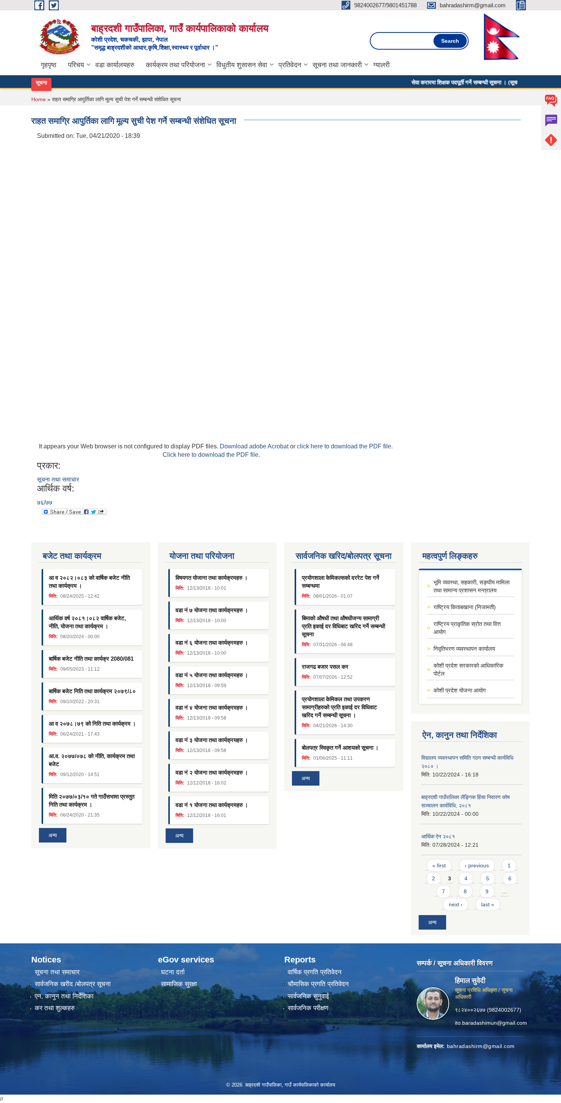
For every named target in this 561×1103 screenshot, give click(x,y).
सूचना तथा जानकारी (337, 65)
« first (439, 865)
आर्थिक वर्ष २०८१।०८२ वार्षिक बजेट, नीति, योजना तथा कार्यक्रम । (87, 622)
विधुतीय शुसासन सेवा (241, 65)
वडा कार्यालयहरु (114, 65)
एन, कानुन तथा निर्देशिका (64, 996)
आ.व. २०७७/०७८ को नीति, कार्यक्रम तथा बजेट (92, 760)
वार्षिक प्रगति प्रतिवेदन (315, 972)
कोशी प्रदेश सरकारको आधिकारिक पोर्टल (468, 669)
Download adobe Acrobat (255, 446)
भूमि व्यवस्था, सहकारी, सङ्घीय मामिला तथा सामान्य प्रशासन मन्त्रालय (471, 586)
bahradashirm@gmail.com (481, 1046)
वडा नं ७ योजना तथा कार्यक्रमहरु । (212, 610)
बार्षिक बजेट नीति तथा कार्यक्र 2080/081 (91, 658)
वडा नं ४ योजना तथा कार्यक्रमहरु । (212, 707)
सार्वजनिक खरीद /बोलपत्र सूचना (73, 984)
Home (38, 99)
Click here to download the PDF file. (211, 454)
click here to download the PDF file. (345, 446)
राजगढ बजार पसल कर (325, 666)
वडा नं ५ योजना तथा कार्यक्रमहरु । (212, 675)
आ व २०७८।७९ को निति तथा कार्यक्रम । (92, 723)
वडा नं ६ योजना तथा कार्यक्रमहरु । (212, 642)
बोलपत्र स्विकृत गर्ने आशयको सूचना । (340, 747)
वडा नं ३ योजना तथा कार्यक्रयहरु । (212, 740)
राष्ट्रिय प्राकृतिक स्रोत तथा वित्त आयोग (467, 628)
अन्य (52, 835)
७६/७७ (44, 502)
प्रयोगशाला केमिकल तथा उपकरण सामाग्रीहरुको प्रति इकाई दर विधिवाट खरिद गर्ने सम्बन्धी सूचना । (339, 707)
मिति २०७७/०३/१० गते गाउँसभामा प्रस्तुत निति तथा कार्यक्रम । (91, 800)
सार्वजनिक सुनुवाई (308, 996)
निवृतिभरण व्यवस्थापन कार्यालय (464, 648)
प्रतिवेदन (290, 65)
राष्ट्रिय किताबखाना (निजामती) (465, 607)
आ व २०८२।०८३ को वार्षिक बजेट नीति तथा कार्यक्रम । (89, 581)
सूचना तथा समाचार (58, 479)
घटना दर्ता (173, 972)
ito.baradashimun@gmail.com (491, 1022)
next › (456, 904)
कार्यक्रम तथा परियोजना (175, 65)
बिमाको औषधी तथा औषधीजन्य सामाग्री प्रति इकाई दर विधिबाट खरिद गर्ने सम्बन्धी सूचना (343, 626)
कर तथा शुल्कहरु (55, 1008)
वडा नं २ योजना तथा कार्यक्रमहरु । (212, 772)
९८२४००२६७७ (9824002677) (488, 1009)
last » (487, 904)
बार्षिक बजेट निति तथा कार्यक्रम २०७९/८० (92, 691)
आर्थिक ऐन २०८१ (438, 836)
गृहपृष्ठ (48, 65)
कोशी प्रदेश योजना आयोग (460, 690)
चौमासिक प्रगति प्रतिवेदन (318, 984)
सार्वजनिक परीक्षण (308, 1008)
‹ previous (477, 865)
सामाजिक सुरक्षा (179, 984)
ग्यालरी (381, 65)
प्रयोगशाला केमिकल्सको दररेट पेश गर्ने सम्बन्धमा (340, 581)
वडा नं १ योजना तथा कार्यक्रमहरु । (212, 805)
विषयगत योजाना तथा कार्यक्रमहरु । (212, 577)
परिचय (76, 65)
